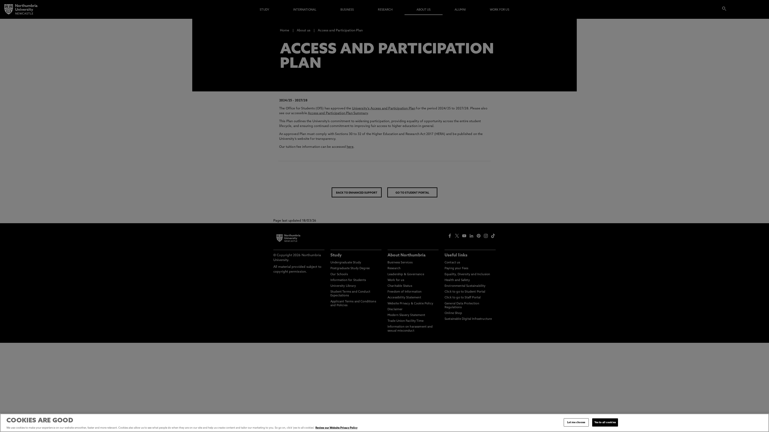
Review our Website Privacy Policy (336, 428)
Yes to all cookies (605, 422)
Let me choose (576, 422)
